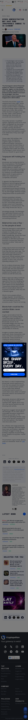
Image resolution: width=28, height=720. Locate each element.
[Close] (24, 344)
